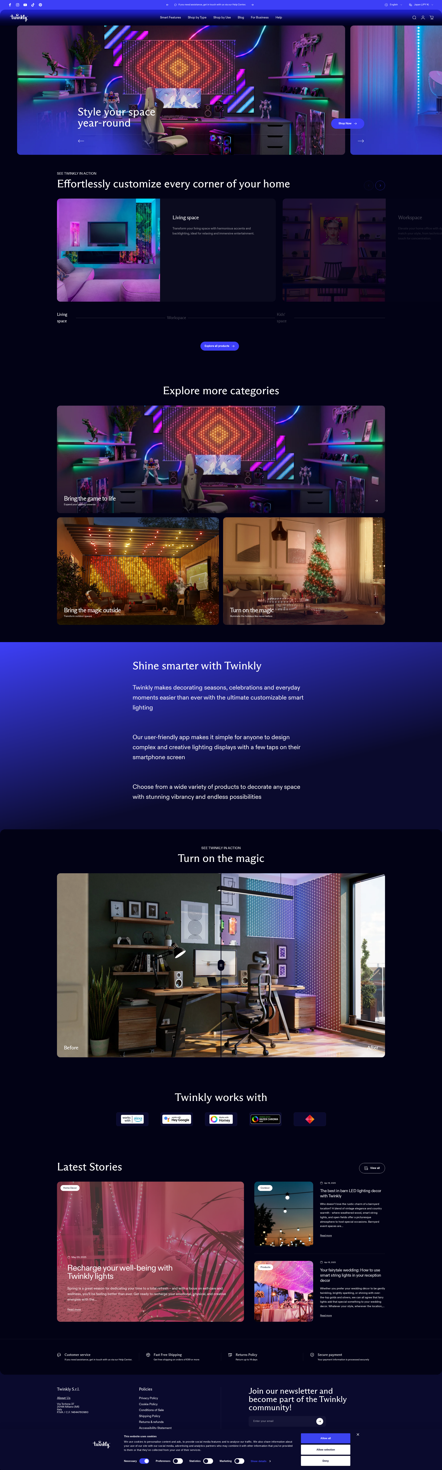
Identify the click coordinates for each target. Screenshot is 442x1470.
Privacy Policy (148, 1398)
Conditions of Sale (151, 1410)
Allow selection (325, 1449)
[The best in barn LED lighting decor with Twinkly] (283, 1214)
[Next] (252, 5)
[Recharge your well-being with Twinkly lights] (150, 1252)
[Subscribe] (319, 1421)
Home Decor (70, 1188)
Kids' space (282, 318)
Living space (62, 318)
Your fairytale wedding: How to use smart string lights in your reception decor (350, 1275)
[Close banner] (358, 1434)
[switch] (178, 1461)
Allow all (325, 1438)
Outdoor (265, 1188)
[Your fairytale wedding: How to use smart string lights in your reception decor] (283, 1291)
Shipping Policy (149, 1416)
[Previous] (167, 5)
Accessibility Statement (155, 1427)
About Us (63, 1398)
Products (265, 1267)
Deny (326, 1460)
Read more (74, 1309)
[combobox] (394, 5)
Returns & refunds (151, 1422)
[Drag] (221, 965)
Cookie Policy (148, 1404)
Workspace (176, 319)
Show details (258, 1461)
